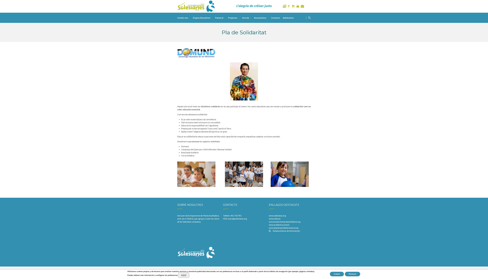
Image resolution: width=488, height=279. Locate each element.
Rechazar (352, 274)
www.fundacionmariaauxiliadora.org (284, 221)
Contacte (275, 18)
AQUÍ (183, 275)
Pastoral (219, 18)
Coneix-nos (182, 18)
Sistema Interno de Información (286, 231)
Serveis (245, 18)
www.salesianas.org (277, 215)
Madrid (190, 218)
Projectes (232, 18)
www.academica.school (279, 225)
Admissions (288, 18)
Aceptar (337, 274)
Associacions (260, 18)
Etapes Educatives (201, 18)
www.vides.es (274, 218)
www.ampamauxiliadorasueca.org (283, 228)
